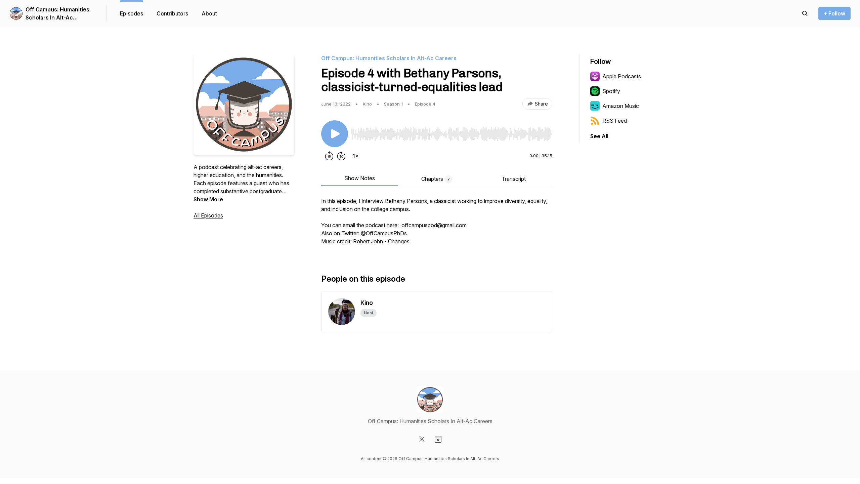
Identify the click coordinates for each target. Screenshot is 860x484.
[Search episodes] (805, 13)
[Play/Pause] (334, 133)
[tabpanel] (436, 224)
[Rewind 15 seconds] (329, 156)
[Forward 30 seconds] (341, 156)
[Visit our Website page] (438, 439)
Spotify (611, 91)
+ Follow (834, 13)
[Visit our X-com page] (422, 439)
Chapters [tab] (435, 178)
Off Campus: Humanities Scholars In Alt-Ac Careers (57, 14)
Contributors (172, 13)
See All (599, 136)
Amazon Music (620, 106)
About (209, 13)
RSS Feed (614, 120)
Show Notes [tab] (359, 178)
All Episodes (208, 215)
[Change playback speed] (355, 156)
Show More (208, 199)
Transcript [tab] (514, 178)
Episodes (131, 13)
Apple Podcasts (621, 76)
